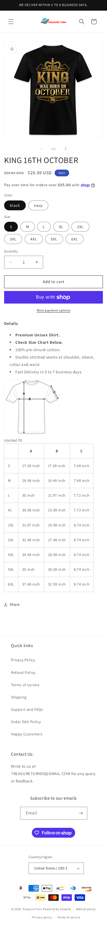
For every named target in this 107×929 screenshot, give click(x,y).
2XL (80, 226)
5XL (54, 239)
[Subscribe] (81, 813)
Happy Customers (27, 734)
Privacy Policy (23, 659)
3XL (13, 239)
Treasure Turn (32, 909)
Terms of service (25, 684)
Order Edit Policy (26, 721)
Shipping (19, 697)
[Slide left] (41, 149)
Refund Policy (23, 672)
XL (61, 226)
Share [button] (15, 604)
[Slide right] (66, 149)
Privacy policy (42, 917)
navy (38, 205)
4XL (33, 239)
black (15, 205)
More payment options (54, 310)
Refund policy (86, 909)
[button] (11, 22)
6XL (74, 239)
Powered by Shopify (57, 909)
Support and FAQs (27, 709)
